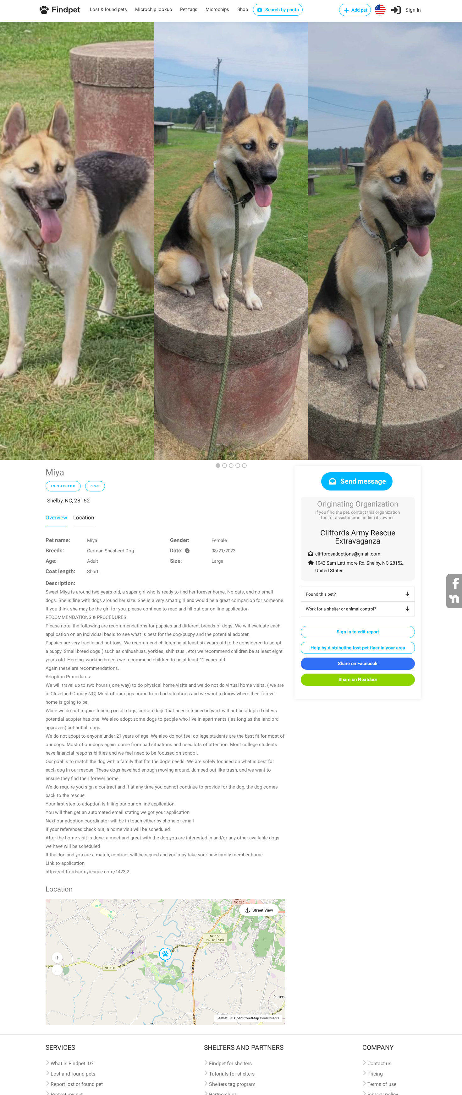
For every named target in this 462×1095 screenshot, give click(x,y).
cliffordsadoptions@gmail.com (347, 554)
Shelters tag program (232, 1084)
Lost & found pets (108, 9)
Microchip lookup (153, 9)
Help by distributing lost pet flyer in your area (358, 648)
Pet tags (188, 9)
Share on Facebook (357, 663)
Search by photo (281, 10)
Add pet (358, 10)
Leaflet (222, 1018)
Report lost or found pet (77, 1084)
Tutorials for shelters (232, 1074)
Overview (56, 517)
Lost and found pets (73, 1074)
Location (83, 517)
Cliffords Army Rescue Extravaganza (357, 537)
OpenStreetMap (246, 1018)
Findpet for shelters (230, 1063)
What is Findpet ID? (72, 1063)
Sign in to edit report (358, 632)
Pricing (375, 1074)
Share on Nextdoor (357, 679)
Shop (242, 9)
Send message (362, 481)
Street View (262, 910)
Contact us (379, 1063)
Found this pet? (321, 594)
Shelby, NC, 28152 (68, 500)
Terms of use (381, 1084)
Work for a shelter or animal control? (341, 608)
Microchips (217, 9)
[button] (161, 948)
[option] (77, 241)
